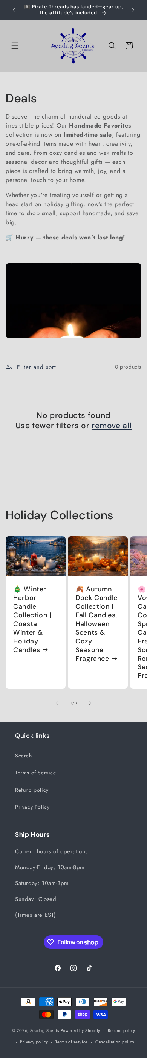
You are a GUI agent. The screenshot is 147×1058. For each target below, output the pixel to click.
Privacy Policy (32, 807)
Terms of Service (35, 772)
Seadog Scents (44, 1030)
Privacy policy (34, 1042)
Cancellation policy (114, 1042)
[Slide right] (90, 703)
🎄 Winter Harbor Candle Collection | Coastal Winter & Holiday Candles (32, 619)
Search (23, 755)
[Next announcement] (133, 10)
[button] (15, 45)
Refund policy (32, 790)
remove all (112, 426)
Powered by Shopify (81, 1030)
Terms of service (71, 1042)
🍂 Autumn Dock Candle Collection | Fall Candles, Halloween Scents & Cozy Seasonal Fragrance (96, 624)
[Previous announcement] (14, 10)
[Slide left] (57, 703)
